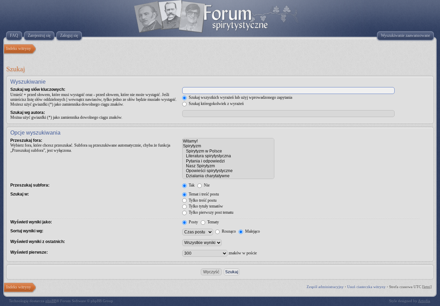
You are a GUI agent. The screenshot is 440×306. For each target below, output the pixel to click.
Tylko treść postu (202, 200)
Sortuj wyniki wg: (26, 231)
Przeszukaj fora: (26, 140)
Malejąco (252, 231)
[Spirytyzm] (228, 146)
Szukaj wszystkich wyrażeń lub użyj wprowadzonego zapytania (240, 97)
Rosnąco (228, 231)
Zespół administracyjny (325, 287)
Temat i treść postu (203, 194)
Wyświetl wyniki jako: (31, 222)
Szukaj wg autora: (27, 112)
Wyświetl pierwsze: (29, 252)
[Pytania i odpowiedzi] (228, 161)
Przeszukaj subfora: (30, 185)
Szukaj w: (19, 194)
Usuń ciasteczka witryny (366, 287)
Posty (193, 222)
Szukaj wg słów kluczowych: (37, 89)
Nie (206, 185)
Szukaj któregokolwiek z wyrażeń (216, 103)
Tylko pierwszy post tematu (210, 212)
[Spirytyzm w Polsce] (228, 151)
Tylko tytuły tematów (205, 206)
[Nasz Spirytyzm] (228, 165)
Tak (191, 185)
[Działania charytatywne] (228, 175)
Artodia (424, 301)
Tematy (212, 222)
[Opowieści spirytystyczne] (228, 170)
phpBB (50, 301)
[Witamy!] (228, 141)
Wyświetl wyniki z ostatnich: (37, 241)
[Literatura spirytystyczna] (228, 156)
